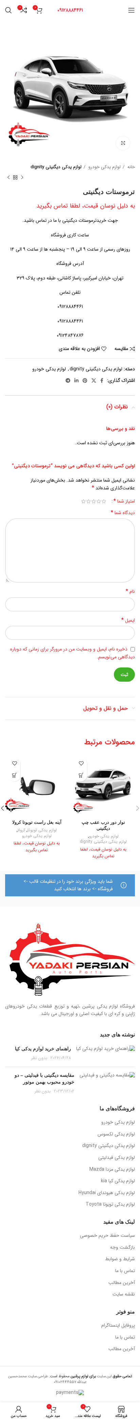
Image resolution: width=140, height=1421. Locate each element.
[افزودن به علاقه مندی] (81, 764)
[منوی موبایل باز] (131, 10)
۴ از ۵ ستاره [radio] (88, 501)
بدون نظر (39, 1058)
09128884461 (70, 10)
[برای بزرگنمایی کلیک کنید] (123, 143)
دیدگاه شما (123, 513)
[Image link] (72, 959)
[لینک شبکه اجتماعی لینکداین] (76, 380)
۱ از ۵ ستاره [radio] (103, 501)
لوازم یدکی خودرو (104, 167)
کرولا (21, 830)
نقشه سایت (123, 1294)
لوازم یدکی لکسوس (116, 1134)
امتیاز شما (124, 501)
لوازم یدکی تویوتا (42, 830)
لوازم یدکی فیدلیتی (116, 1157)
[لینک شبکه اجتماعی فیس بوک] (101, 380)
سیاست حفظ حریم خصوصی (107, 1235)
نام (130, 591)
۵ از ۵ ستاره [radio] (83, 501)
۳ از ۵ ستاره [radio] (93, 501)
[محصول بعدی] (8, 177)
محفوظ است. (72, 1376)
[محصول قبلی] (22, 177)
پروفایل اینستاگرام (118, 1325)
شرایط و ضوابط (120, 1259)
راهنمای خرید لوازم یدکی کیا (43, 1048)
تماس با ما (125, 1271)
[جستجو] (8, 10)
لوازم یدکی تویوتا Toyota (110, 1204)
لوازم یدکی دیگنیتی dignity (56, 167)
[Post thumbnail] (105, 1054)
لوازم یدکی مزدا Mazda (112, 1169)
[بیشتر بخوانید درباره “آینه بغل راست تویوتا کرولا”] (14, 775)
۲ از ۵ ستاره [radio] (98, 501)
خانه (130, 167)
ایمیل (128, 620)
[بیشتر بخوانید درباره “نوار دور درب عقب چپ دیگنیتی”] (81, 775)
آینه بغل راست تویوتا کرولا (37, 822)
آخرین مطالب (121, 1283)
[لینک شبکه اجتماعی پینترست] (85, 380)
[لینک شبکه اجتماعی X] (93, 380)
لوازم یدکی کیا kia (118, 1181)
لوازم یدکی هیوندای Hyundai (106, 1193)
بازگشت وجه (122, 1247)
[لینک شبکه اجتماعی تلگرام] (68, 380)
